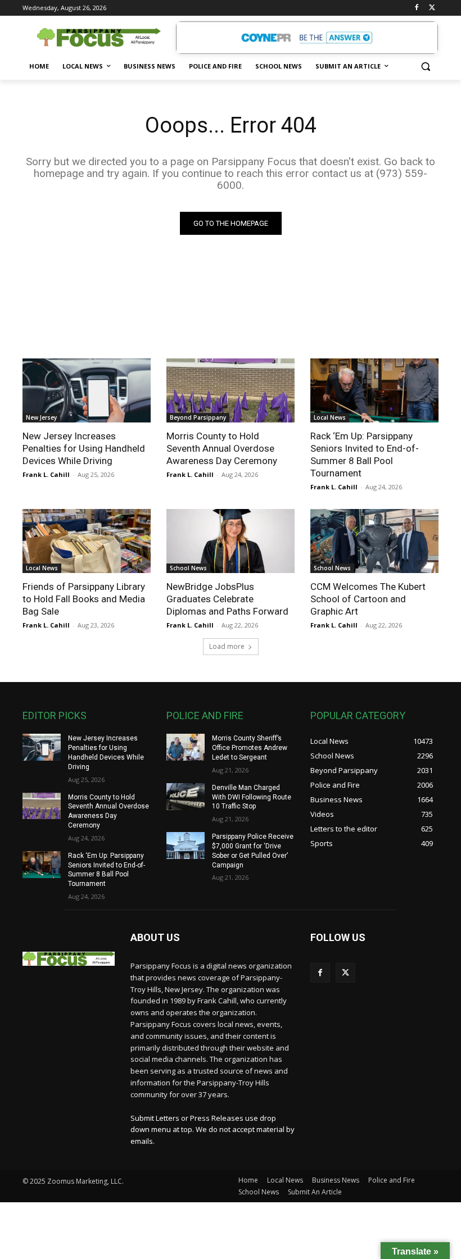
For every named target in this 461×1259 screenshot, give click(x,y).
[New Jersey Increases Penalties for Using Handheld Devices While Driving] (86, 390)
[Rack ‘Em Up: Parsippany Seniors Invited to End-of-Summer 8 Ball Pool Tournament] (374, 390)
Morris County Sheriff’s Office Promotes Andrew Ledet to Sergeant (249, 747)
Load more (227, 646)
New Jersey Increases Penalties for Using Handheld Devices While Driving (83, 448)
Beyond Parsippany (198, 417)
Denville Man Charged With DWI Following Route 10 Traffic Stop (251, 797)
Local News (330, 417)
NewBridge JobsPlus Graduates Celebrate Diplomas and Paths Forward (227, 599)
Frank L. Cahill (46, 474)
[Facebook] (416, 8)
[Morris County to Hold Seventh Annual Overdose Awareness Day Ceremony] (230, 390)
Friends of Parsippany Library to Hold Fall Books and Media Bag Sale (83, 599)
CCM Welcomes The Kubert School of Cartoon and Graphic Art (368, 599)
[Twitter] (432, 8)
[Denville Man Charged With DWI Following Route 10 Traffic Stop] (185, 796)
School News (188, 568)
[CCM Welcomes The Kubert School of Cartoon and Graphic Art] (374, 541)
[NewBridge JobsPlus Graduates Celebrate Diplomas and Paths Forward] (230, 541)
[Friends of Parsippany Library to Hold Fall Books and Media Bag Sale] (86, 541)
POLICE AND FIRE (204, 715)
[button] (425, 66)
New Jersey (41, 417)
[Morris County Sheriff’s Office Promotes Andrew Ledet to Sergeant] (185, 747)
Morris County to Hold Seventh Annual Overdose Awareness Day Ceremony (221, 448)
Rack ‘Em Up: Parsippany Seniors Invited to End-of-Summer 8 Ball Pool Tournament (364, 454)
